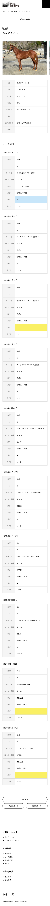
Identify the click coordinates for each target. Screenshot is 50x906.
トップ (4, 11)
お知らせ (6, 848)
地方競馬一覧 (36, 806)
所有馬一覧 (14, 11)
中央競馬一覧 (13, 806)
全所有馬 (25, 799)
